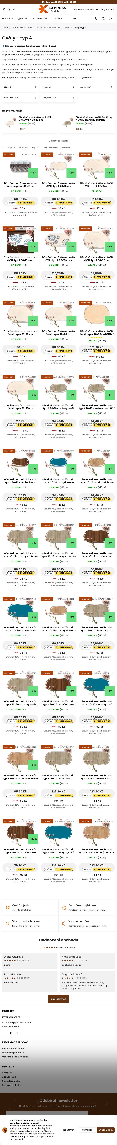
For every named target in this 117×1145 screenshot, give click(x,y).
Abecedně (66, 147)
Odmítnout (87, 1130)
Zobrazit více (58, 999)
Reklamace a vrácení (84, 9)
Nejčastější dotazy (11, 1081)
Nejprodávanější (51, 147)
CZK (110, 9)
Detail (27, 167)
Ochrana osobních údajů (15, 1056)
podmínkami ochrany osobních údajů (76, 1106)
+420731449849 (10, 1026)
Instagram (9, 9)
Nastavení (69, 1129)
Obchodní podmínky (13, 1052)
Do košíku (13, 167)
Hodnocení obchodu (58, 940)
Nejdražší (36, 147)
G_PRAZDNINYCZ (26, 203)
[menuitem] (16, 19)
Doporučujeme (9, 147)
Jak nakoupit (9, 1076)
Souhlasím (107, 1130)
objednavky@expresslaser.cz (17, 1022)
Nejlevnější (23, 147)
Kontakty (7, 1072)
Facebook (3, 9)
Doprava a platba (11, 1085)
